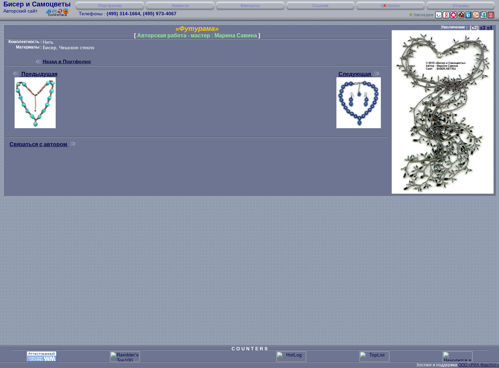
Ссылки (320, 5)
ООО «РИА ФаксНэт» (478, 365)
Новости (180, 5)
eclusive (390, 5)
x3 (482, 27)
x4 (489, 27)
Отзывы (460, 5)
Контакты (250, 5)
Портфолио (110, 5)
